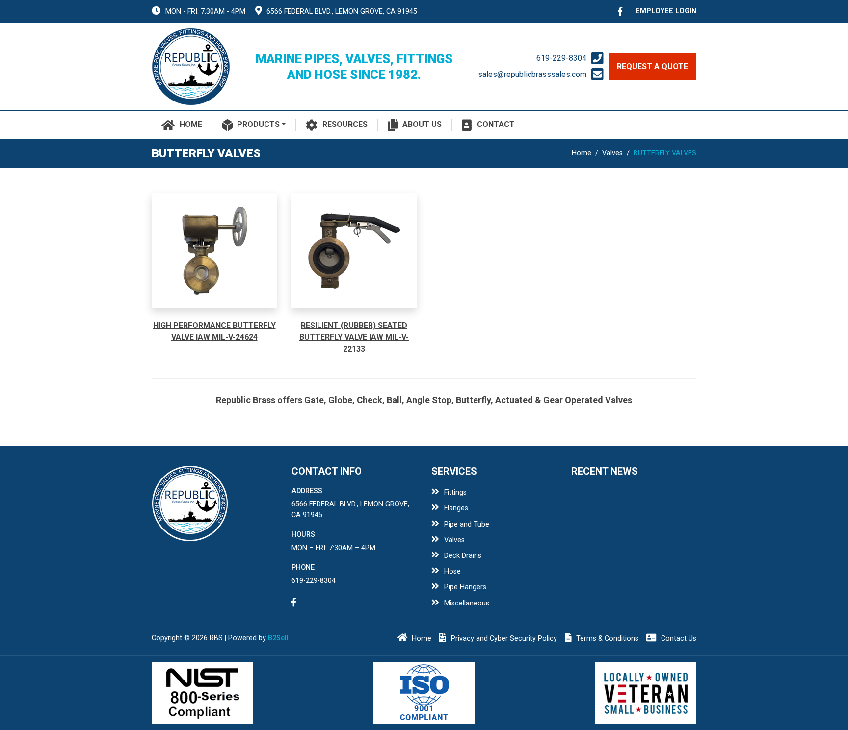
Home (191, 124)
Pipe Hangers (465, 587)
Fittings (455, 492)
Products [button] (258, 124)
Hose (452, 571)
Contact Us (678, 638)
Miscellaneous (466, 603)
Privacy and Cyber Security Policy (504, 638)
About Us (422, 124)
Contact (496, 124)
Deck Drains (462, 556)
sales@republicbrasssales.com (532, 74)
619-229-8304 (561, 58)
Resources (345, 124)
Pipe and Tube (466, 524)
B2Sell (278, 638)
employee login (666, 11)
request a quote (652, 66)
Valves (612, 153)
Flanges (456, 508)
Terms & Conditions (607, 638)
